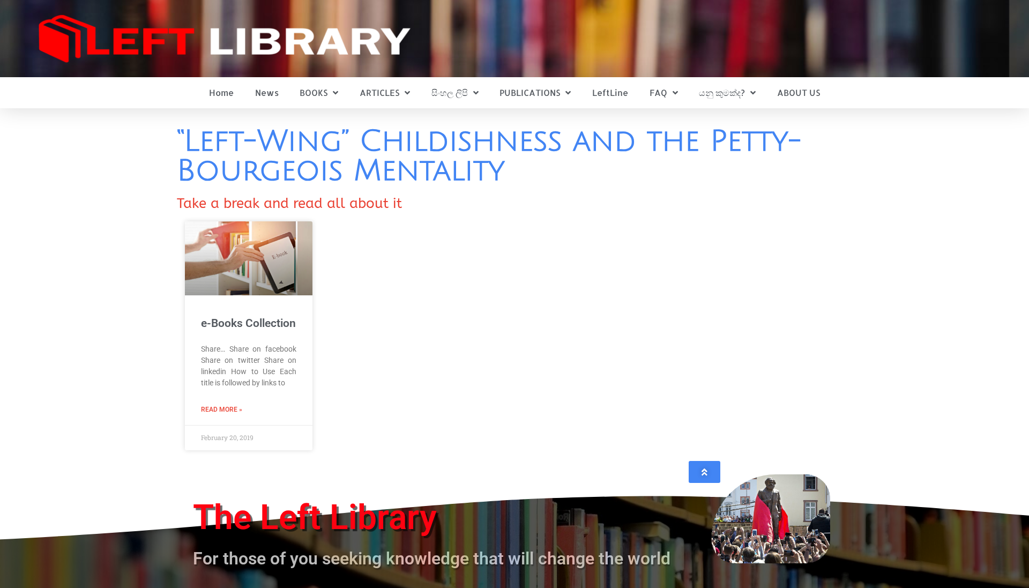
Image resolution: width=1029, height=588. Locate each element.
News (267, 92)
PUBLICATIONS (529, 92)
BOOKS (313, 92)
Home (221, 92)
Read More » (221, 409)
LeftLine (610, 92)
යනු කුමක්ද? (722, 92)
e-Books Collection (248, 323)
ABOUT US (798, 92)
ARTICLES (379, 92)
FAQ (658, 92)
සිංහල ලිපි (449, 92)
